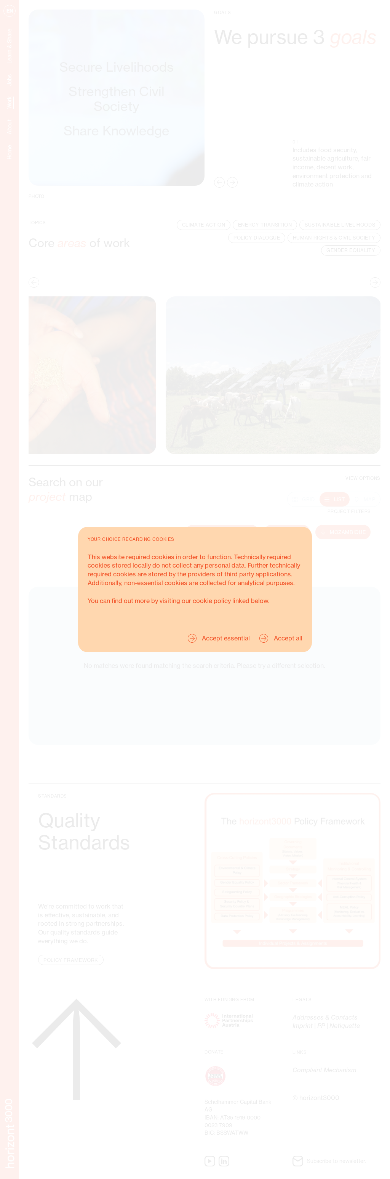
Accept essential (226, 638)
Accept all (288, 638)
